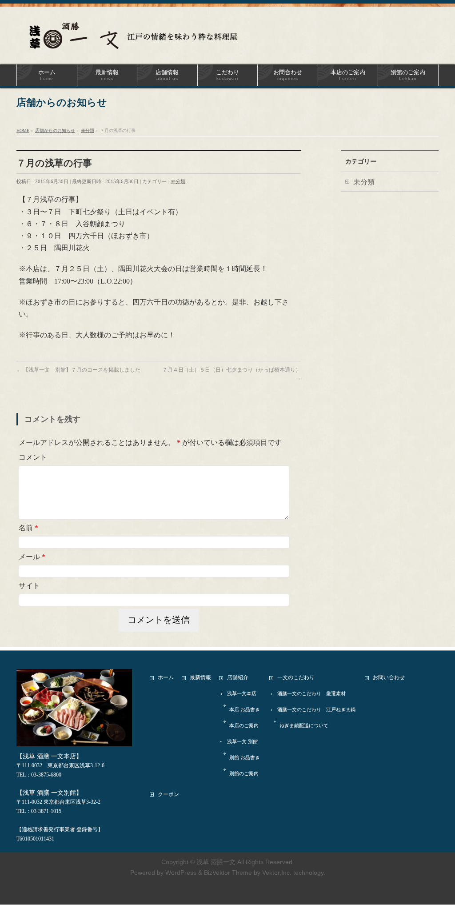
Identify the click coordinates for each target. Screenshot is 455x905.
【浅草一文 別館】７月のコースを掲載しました (78, 370)
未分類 (178, 181)
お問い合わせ (389, 677)
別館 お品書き (244, 757)
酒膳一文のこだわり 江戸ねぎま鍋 (316, 709)
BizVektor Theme (228, 872)
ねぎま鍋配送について (303, 725)
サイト (29, 585)
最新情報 (200, 677)
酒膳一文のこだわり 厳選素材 (311, 693)
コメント (33, 457)
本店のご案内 (244, 725)
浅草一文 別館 (242, 741)
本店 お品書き (244, 709)
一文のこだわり (296, 677)
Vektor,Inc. (276, 872)
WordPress (180, 872)
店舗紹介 (237, 677)
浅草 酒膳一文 (215, 861)
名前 (28, 528)
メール (32, 557)
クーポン (168, 794)
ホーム (166, 677)
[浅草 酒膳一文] (138, 38)
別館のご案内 (244, 773)
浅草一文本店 (241, 693)
